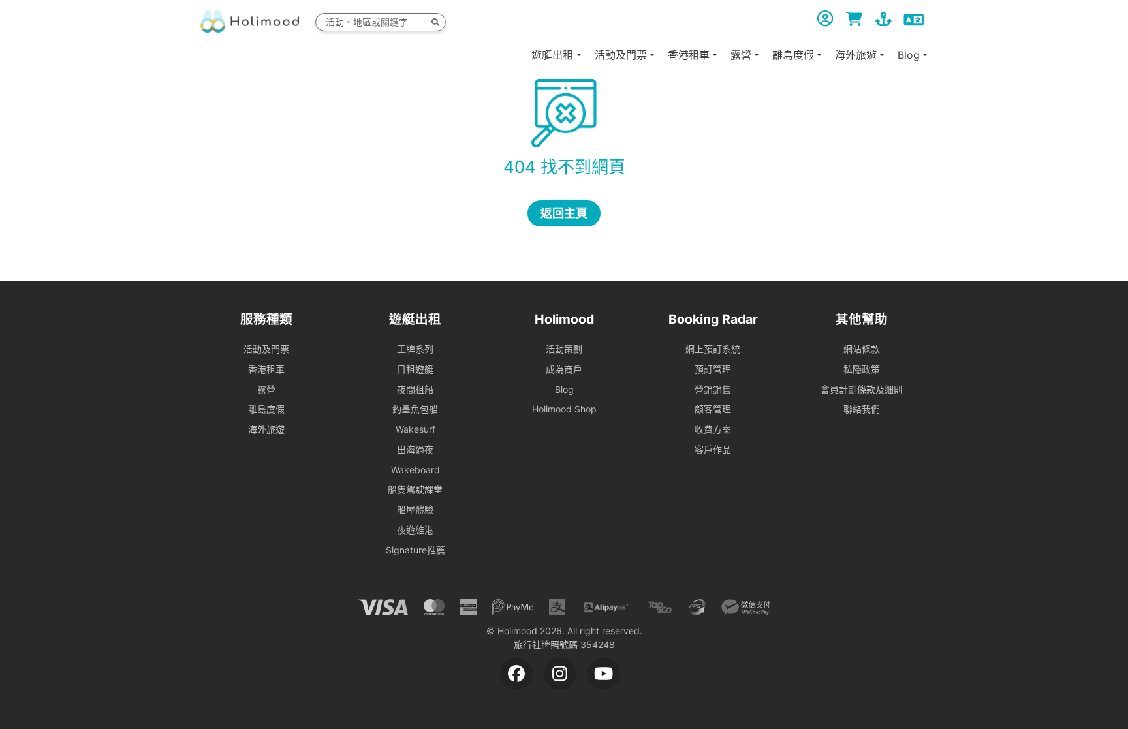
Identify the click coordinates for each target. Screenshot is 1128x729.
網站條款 (861, 348)
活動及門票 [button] (621, 54)
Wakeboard (415, 469)
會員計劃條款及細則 (862, 389)
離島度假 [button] (793, 54)
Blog (564, 389)
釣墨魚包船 (415, 408)
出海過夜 (415, 449)
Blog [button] (909, 54)
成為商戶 (564, 369)
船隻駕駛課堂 (415, 489)
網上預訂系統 (712, 348)
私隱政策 (861, 369)
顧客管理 (713, 408)
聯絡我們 (861, 408)
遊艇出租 (552, 54)
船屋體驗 (415, 509)
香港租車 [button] (689, 54)
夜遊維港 (415, 529)
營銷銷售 (713, 389)
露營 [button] (740, 54)
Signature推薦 (415, 549)
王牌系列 (415, 348)
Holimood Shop (564, 408)
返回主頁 (564, 213)
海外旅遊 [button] (856, 54)
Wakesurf (415, 429)
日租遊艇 (415, 369)
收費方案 (713, 429)
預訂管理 (713, 369)
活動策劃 (564, 348)
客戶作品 (713, 449)
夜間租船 (415, 389)
